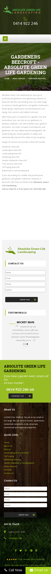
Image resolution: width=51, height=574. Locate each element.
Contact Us (9, 473)
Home (7, 78)
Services (7, 449)
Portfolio (8, 470)
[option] (25, 331)
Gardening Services (12, 459)
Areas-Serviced (19, 78)
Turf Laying (9, 456)
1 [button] (23, 344)
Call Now (15, 570)
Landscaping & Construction (16, 452)
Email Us (41, 570)
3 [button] (27, 344)
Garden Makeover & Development (19, 463)
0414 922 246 (25, 23)
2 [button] (25, 344)
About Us (8, 446)
